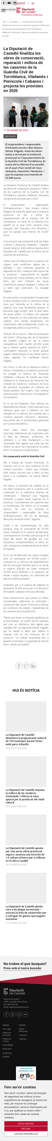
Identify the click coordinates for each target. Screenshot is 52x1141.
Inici (4, 21)
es (28, 3)
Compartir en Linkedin (33, 666)
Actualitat (14, 21)
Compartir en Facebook (19, 666)
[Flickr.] (25, 1014)
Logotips (22, 1038)
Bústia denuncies (23, 1030)
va (32, 3)
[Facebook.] (6, 1014)
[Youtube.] (19, 1014)
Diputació (10, 136)
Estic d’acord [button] (26, 1123)
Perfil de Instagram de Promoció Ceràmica (14, 3)
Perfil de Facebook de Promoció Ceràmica (3, 3)
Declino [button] (26, 1128)
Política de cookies (7, 1039)
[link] (26, 11)
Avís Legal (7, 1029)
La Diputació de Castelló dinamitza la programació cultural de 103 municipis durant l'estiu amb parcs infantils (26, 739)
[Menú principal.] (2, 9)
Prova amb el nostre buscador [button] (22, 968)
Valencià (20, 3)
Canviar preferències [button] (26, 1134)
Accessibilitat (8, 1045)
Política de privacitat (7, 1033)
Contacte (23, 1035)
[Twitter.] (12, 1014)
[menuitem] (9, 1029)
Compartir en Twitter (26, 666)
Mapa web (7, 1048)
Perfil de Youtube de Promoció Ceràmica (9, 3)
